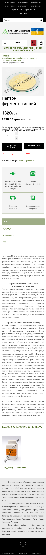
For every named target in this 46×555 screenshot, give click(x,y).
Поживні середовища (11, 60)
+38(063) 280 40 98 (36, 2)
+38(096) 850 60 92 (36, 6)
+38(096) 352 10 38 (9, 6)
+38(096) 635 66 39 (29, 10)
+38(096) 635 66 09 (16, 10)
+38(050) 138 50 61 (9, 2)
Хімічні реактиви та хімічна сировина (18, 58)
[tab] (23, 221)
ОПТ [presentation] (4, 242)
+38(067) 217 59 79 (23, 6)
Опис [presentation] (5, 222)
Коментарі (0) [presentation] (8, 235)
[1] (16, 133)
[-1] (16, 138)
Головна (5, 56)
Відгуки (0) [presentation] (7, 229)
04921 (7, 161)
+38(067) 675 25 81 (23, 2)
